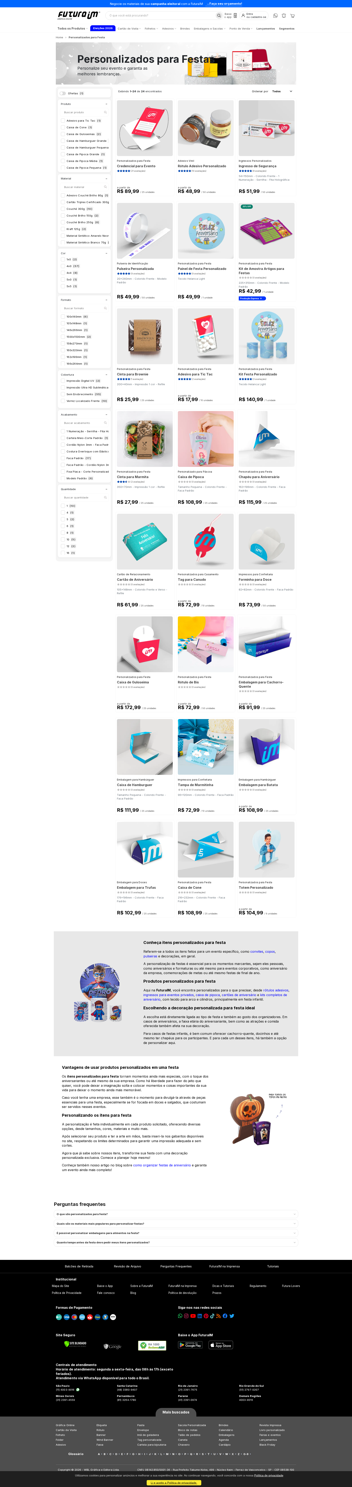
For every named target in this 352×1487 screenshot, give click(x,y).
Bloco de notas (187, 1430)
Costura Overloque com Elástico (91, 451)
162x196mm (77, 357)
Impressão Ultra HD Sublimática (90, 387)
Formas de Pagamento (74, 1308)
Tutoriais (273, 1266)
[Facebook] (225, 1316)
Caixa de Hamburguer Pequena (90, 147)
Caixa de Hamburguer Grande (89, 140)
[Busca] (219, 15)
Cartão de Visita (66, 1430)
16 (71, 552)
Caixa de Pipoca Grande (86, 154)
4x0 (73, 266)
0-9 (246, 1454)
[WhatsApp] (275, 15)
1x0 (72, 259)
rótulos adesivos (275, 990)
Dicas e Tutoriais (223, 1286)
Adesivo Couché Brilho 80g (87, 195)
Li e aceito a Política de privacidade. (174, 1482)
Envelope (143, 1430)
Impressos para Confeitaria (256, 574)
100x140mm (77, 316)
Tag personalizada (149, 1439)
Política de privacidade (268, 1475)
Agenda (224, 1439)
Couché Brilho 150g (83, 215)
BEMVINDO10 (206, 3)
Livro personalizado (272, 1430)
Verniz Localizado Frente (87, 401)
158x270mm (77, 343)
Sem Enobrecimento (84, 394)
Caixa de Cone (79, 127)
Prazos (216, 1293)
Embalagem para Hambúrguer (135, 779)
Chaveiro (184, 1444)
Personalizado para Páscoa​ (195, 471)
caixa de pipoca (208, 995)
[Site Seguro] (112, 1346)
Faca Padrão (79, 458)
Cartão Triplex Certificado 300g (92, 202)
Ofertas (75, 93)
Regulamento (258, 1286)
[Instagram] (186, 1316)
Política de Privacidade (67, 1293)
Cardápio (225, 1444)
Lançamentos (268, 1439)
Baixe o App (105, 1286)
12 (71, 546)
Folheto (60, 1434)
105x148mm (77, 323)
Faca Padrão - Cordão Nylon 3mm (92, 464)
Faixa (100, 1444)
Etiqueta (102, 1425)
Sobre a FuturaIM (141, 1286)
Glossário (76, 1454)
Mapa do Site (60, 1286)
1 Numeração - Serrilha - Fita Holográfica (97, 431)
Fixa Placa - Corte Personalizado (92, 471)
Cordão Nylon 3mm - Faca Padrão (92, 444)
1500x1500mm (79, 336)
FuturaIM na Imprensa (224, 1266)
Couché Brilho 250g (83, 222)
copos (270, 951)
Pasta (140, 1425)
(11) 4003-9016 (65, 1389)
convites (256, 951)
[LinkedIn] (200, 1316)
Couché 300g (79, 208)
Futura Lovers (291, 1286)
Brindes (223, 1425)
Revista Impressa (270, 1425)
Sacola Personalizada (192, 1425)
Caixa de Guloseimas (84, 134)
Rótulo (100, 1430)
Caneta (182, 1439)
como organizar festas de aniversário (162, 1165)
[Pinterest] (206, 1316)
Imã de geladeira (148, 1434)
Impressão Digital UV (83, 380)
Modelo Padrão (80, 478)
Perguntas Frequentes (176, 1266)
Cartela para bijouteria (151, 1444)
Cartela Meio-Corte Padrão (87, 438)
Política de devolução (182, 1293)
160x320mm (77, 350)
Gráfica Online (65, 1425)
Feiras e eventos (270, 1434)
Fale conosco (106, 1293)
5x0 (72, 279)
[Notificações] (284, 15)
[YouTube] (193, 1316)
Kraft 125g (76, 229)
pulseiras (150, 956)
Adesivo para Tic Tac (84, 120)
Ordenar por (260, 91)
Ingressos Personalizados (255, 160)
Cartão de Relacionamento (133, 574)
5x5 (72, 286)
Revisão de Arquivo (127, 1266)
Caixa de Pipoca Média (85, 161)
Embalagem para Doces (132, 882)
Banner (101, 1434)
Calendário (226, 1430)
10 (71, 539)
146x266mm (77, 330)
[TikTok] (212, 1316)
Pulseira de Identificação (132, 263)
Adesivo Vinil (186, 160)
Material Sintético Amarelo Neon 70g (94, 235)
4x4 (72, 272)
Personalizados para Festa (134, 160)
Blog (133, 1293)
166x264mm (77, 363)
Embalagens (226, 1434)
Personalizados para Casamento (198, 574)
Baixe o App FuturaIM (195, 1335)
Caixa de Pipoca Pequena (87, 167)
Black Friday (267, 1444)
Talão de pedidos (189, 1434)
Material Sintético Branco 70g (89, 242)
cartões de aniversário (239, 995)
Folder (60, 1439)
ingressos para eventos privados (168, 995)
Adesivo (61, 1444)
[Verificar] (75, 1344)
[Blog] (218, 1316)
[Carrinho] (292, 15)
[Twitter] (231, 1316)
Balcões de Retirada (79, 1266)
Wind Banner (105, 1439)
